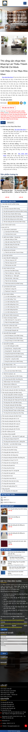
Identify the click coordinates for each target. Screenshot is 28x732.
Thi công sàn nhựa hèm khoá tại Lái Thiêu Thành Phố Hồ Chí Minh (14, 118)
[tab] (3, 122)
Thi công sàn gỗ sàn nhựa (8, 468)
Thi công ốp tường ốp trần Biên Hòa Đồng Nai (13, 457)
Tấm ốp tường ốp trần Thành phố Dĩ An (13, 397)
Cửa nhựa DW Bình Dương (11, 231)
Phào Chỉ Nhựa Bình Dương (12, 322)
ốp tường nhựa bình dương (16, 557)
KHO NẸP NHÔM (8, 255)
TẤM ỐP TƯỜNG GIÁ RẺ (8, 431)
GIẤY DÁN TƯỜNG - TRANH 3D (12, 237)
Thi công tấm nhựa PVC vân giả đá (10, 470)
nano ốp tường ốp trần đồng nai (16, 525)
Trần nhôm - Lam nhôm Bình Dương (12, 444)
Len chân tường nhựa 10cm (12, 302)
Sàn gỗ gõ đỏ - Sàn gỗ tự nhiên (12, 351)
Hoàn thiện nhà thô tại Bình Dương (10, 204)
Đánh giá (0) (10, 122)
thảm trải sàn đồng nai (14, 517)
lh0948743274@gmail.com (9, 502)
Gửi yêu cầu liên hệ (8, 108)
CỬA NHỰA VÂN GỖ (6, 689)
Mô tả (3, 122)
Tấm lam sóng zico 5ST (11, 263)
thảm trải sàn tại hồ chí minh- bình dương (17, 542)
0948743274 (6, 500)
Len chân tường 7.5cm (10, 299)
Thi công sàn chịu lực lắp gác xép (10, 463)
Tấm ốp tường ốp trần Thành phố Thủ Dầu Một (15, 400)
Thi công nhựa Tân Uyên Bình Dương (12, 402)
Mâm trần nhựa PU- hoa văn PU (13, 320)
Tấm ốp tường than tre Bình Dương (13, 376)
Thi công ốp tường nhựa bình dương (17, 509)
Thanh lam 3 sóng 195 (10, 289)
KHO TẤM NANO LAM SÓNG (8, 691)
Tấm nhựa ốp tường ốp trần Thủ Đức (11, 429)
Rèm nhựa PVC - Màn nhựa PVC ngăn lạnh (14, 436)
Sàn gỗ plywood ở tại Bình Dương (13, 356)
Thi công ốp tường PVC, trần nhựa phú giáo (14, 408)
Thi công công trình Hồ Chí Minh (10, 447)
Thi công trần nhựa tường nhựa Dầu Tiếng (14, 413)
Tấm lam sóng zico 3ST (11, 260)
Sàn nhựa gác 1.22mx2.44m (12, 327)
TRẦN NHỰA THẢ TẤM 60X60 (12, 382)
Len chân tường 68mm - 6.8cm (12, 296)
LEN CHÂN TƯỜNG (9, 294)
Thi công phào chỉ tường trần (11, 491)
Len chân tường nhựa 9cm (11, 312)
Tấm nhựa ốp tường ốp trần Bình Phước (11, 416)
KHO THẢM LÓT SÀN (9, 268)
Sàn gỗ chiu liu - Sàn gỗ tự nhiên (13, 348)
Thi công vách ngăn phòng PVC (9, 486)
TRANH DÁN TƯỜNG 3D (10, 384)
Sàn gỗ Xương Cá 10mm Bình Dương (14, 340)
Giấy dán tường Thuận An (11, 247)
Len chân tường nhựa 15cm (12, 307)
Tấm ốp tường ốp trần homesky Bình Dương (14, 221)
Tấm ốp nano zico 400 (10, 265)
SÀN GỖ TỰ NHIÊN (9, 344)
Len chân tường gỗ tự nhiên (12, 346)
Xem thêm (4, 629)
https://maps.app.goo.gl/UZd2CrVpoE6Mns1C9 (12, 620)
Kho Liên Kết (5, 206)
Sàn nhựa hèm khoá (7, 77)
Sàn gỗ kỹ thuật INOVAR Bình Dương (14, 353)
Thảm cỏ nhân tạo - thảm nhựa (12, 273)
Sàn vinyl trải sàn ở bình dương (17, 567)
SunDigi (18, 731)
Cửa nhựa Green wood (10, 234)
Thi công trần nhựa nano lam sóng (10, 481)
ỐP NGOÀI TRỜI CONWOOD (11, 315)
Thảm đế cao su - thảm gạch (12, 276)
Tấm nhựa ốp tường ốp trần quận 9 (10, 426)
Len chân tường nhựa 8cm (11, 309)
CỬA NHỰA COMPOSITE (10, 229)
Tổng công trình (6, 489)
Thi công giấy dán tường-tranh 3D (10, 452)
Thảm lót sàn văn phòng (11, 281)
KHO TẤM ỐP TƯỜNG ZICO (11, 258)
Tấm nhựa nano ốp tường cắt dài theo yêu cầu (16, 552)
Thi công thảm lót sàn (7, 476)
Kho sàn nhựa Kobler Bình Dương (13, 371)
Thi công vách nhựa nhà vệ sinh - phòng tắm (14, 441)
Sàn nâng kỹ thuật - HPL (10, 364)
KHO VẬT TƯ (5, 227)
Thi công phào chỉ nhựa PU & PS (10, 460)
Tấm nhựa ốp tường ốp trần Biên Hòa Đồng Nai (13, 390)
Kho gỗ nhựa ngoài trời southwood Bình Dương (15, 211)
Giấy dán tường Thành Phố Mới (12, 242)
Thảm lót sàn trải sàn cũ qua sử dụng (14, 252)
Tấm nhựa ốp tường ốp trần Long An (11, 424)
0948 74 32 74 (13, 103)
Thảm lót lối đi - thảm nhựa (11, 278)
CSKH (4, 497)
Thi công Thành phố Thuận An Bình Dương (16, 24)
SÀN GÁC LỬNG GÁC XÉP (10, 325)
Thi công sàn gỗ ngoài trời (8, 465)
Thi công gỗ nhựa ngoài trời (7, 704)
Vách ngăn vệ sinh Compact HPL (12, 387)
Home (2, 24)
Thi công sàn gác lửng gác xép (8, 708)
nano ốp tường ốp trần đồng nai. (16, 533)
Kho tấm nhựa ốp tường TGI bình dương (13, 216)
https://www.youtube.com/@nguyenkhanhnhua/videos (14, 624)
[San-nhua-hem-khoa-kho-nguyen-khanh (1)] (14, 45)
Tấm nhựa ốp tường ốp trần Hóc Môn (11, 421)
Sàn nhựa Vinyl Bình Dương (11, 270)
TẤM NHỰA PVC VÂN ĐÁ (7, 693)
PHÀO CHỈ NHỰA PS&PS (10, 318)
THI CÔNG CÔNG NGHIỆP (8, 434)
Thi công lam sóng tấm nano (7, 706)
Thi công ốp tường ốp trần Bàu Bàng (12, 405)
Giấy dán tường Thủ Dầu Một (12, 244)
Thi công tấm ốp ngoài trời (8, 473)
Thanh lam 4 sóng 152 (10, 291)
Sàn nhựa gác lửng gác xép (11, 330)
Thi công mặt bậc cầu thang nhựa (10, 455)
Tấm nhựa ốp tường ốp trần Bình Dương (12, 392)
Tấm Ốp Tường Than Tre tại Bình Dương (16, 562)
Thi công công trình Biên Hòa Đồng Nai (13, 379)
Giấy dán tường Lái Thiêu (11, 239)
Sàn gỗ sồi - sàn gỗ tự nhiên (12, 359)
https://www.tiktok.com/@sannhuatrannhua (11, 627)
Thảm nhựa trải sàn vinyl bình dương (15, 572)
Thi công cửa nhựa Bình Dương (9, 450)
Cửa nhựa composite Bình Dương (12, 208)
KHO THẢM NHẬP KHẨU (8, 225)
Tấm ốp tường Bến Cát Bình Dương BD (13, 395)
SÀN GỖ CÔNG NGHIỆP (10, 333)
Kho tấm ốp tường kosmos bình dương (13, 219)
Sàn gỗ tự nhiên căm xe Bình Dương (14, 361)
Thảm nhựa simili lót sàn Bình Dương (14, 283)
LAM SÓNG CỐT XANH (10, 286)
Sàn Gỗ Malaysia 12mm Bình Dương (14, 335)
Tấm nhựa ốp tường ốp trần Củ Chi (10, 418)
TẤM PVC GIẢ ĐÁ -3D (9, 374)
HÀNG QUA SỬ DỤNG (9, 250)
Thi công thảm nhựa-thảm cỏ (9, 478)
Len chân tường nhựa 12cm (12, 304)
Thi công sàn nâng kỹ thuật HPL (11, 439)
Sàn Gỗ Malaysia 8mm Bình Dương (13, 338)
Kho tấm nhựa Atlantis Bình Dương (12, 214)
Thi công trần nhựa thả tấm (8, 483)
